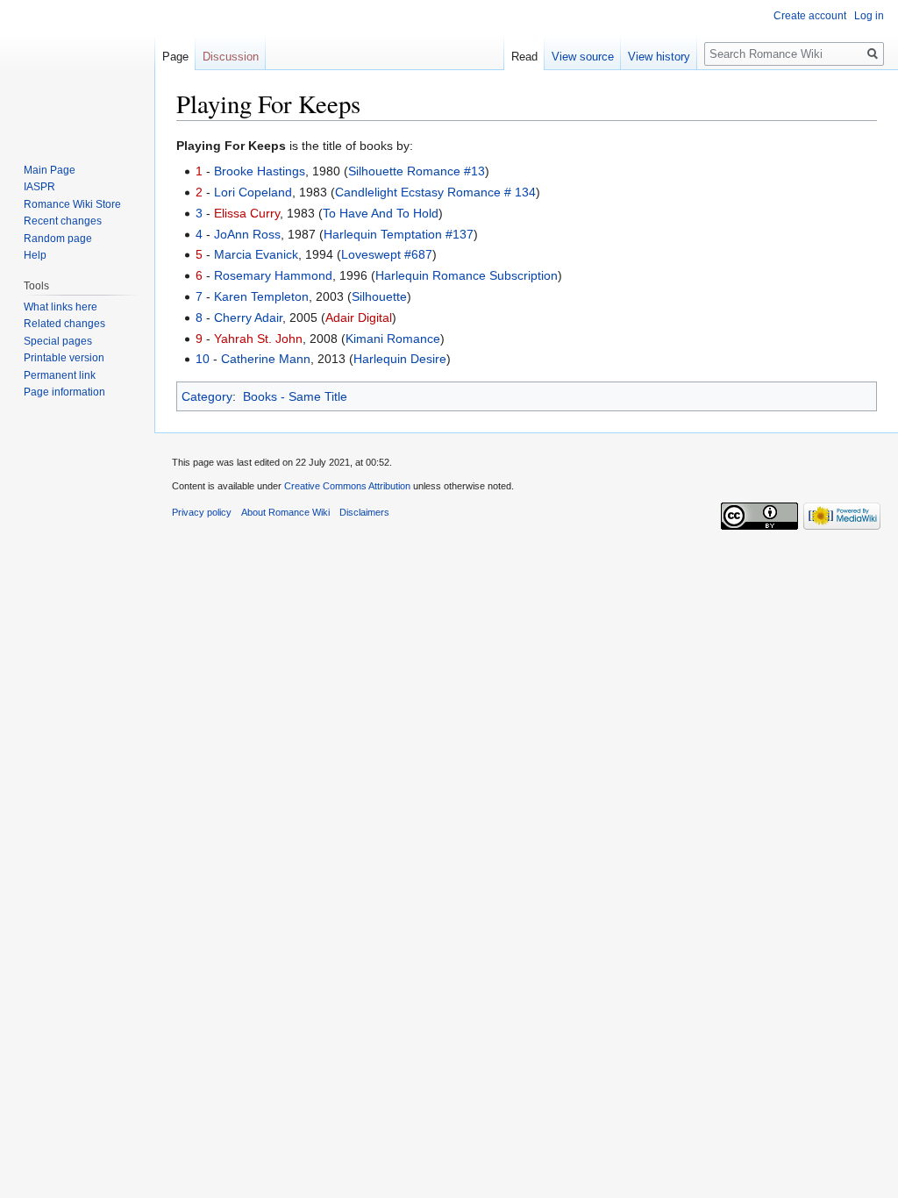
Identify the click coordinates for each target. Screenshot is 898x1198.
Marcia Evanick (256, 254)
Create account (809, 16)
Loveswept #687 (386, 254)
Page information (64, 392)
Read (524, 56)
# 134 (520, 192)
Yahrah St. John (258, 339)
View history (659, 56)
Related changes (64, 323)
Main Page (49, 170)
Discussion (231, 56)
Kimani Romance (393, 339)
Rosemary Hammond (273, 275)
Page (175, 56)
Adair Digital (358, 317)
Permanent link (60, 375)
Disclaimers (364, 512)
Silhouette (379, 296)
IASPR (39, 187)
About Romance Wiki (285, 512)
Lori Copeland (253, 192)
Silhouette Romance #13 (416, 171)
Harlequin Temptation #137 (399, 234)
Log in (869, 16)
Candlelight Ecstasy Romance (418, 192)
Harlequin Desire (399, 359)
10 (203, 359)
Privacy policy (202, 512)
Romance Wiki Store (72, 204)
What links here (60, 307)
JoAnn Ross (247, 234)
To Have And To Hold (380, 213)
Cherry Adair (248, 317)
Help (35, 255)
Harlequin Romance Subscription (466, 275)
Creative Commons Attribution (347, 486)
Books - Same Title (295, 396)
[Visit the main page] (77, 70)
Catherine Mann (265, 359)
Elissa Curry (247, 213)
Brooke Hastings (259, 171)
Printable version (64, 358)
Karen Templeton (261, 296)
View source (583, 56)
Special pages (58, 341)
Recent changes (63, 221)
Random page (58, 238)
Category (207, 396)
